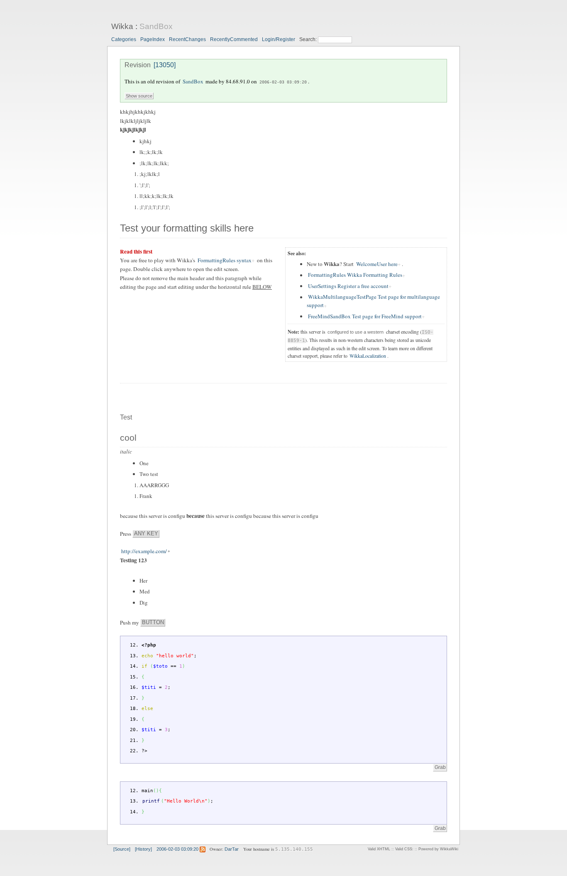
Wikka (122, 26)
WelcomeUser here (377, 264)
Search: (308, 39)
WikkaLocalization (367, 355)
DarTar (232, 849)
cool (128, 438)
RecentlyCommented (234, 39)
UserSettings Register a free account (348, 286)
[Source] (121, 849)
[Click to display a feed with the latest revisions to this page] (202, 849)
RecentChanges (187, 39)
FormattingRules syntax (225, 260)
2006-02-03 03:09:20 (283, 81)
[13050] (165, 64)
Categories (123, 39)
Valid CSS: (404, 849)
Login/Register (278, 39)
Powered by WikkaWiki (438, 849)
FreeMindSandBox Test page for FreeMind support (365, 316)
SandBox (156, 26)
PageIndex (152, 39)
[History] (143, 849)
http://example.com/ (144, 551)
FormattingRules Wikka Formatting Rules (355, 275)
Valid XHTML (379, 849)
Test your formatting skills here (187, 228)
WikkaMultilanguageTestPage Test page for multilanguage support (373, 301)
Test (126, 417)
